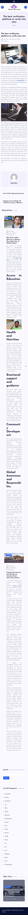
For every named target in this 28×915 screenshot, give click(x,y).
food (6, 825)
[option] (14, 890)
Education (7, 815)
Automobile (7, 794)
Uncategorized (8, 864)
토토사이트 (21, 80)
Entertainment (8, 818)
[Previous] (21, 877)
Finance (7, 822)
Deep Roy (6, 39)
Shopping (7, 854)
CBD (6, 808)
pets (6, 850)
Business (7, 797)
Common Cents (17, 585)
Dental (6, 811)
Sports (6, 857)
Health (6, 836)
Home (14, 25)
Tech (6, 861)
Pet (5, 846)
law (5, 843)
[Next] (24, 877)
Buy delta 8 (7, 801)
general (11, 39)
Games (6, 829)
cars (6, 804)
